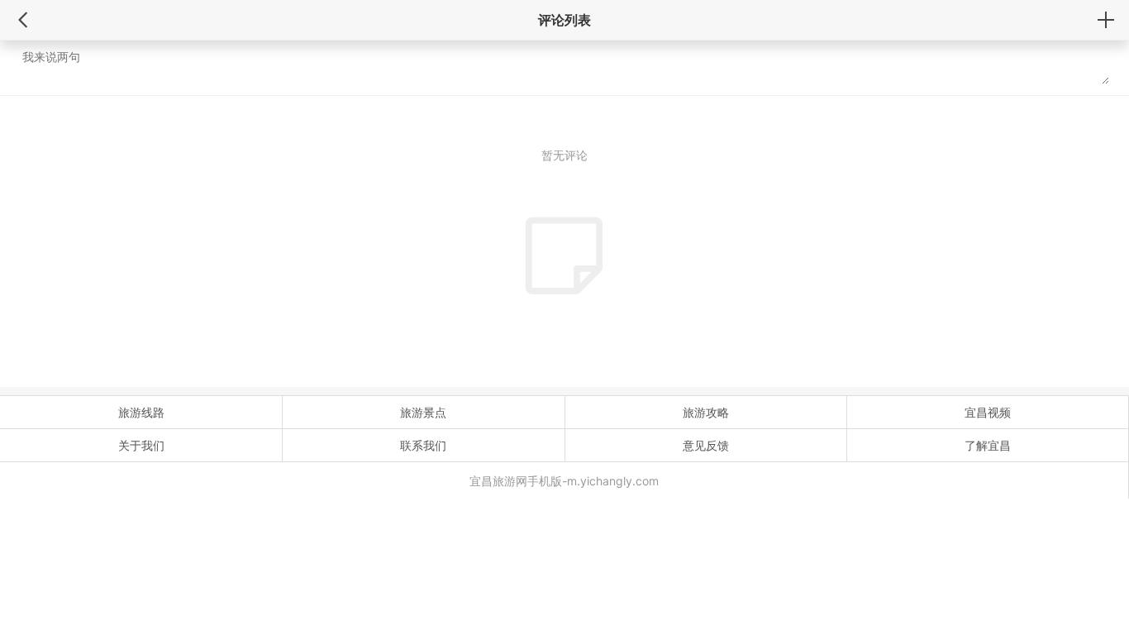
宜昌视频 (988, 412)
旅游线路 (141, 412)
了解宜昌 (988, 445)
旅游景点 (423, 412)
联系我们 (423, 445)
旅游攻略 (706, 412)
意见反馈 (706, 445)
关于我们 (141, 445)
